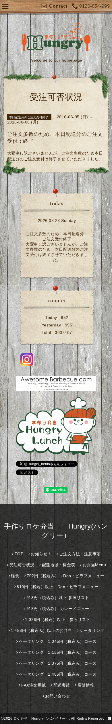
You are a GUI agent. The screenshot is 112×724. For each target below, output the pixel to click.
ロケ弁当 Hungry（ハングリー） (41, 719)
